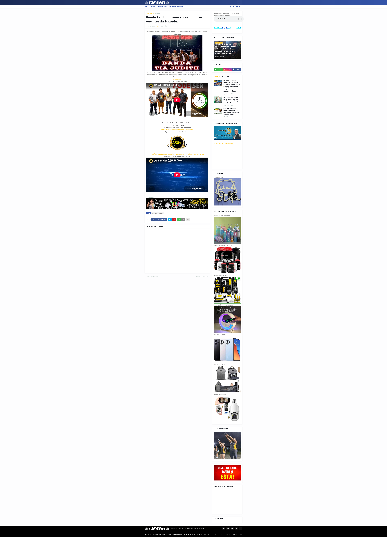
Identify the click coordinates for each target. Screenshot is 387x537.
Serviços (235, 534)
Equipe (153, 7)
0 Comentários (163, 26)
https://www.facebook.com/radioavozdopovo (177, 130)
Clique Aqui (177, 79)
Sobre (220, 534)
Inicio (214, 534)
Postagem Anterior (152, 277)
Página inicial (150, 13)
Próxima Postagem (202, 277)
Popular (217, 77)
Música (161, 213)
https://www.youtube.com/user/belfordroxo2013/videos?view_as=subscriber (177, 154)
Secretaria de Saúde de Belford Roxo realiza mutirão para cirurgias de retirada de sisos (231, 100)
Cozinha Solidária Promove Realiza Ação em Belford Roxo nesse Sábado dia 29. (231, 111)
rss (241, 534)
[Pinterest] (174, 219)
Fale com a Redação (176, 7)
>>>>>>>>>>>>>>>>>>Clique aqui (223, 144)
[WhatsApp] (179, 219)
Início (146, 7)
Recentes (225, 77)
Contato (227, 534)
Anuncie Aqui (161, 7)
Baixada (158, 13)
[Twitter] (170, 219)
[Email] (183, 219)
